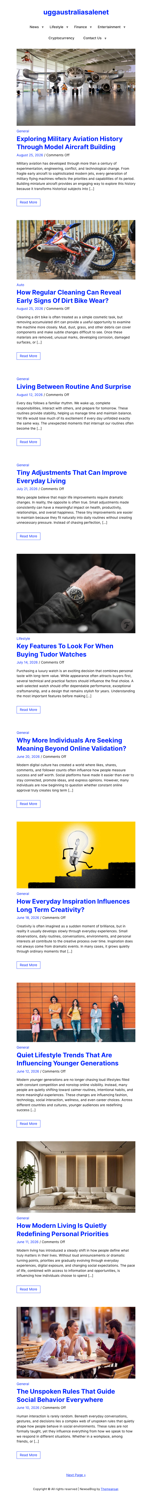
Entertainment (109, 27)
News (34, 27)
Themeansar (109, 1489)
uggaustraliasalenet (76, 12)
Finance (80, 27)
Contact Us (92, 38)
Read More (28, 202)
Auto (20, 285)
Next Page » (76, 1475)
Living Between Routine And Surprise (74, 386)
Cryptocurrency (61, 38)
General (23, 131)
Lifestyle (56, 27)
